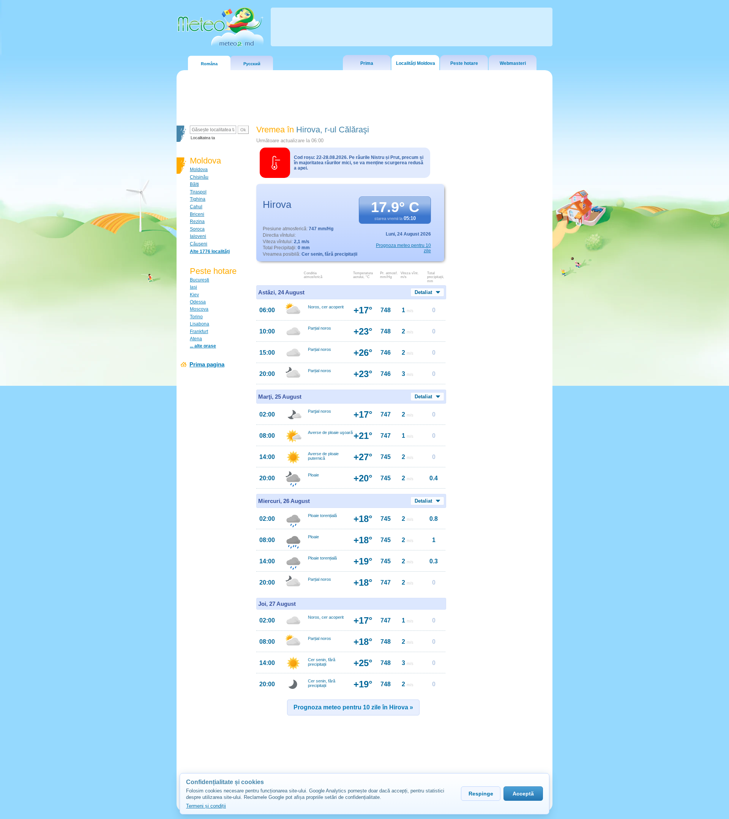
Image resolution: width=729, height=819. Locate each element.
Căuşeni (198, 244)
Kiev (194, 294)
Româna (209, 63)
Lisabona (199, 324)
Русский (251, 63)
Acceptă (523, 794)
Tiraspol (198, 192)
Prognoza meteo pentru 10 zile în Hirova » (353, 707)
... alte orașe (203, 346)
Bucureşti (199, 280)
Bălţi (194, 184)
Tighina (197, 199)
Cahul (196, 206)
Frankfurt (199, 331)
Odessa (198, 302)
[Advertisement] (500, 256)
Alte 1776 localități (210, 251)
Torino (196, 316)
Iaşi (193, 287)
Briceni (197, 214)
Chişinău (199, 177)
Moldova (199, 169)
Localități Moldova (415, 63)
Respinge (481, 794)
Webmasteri (513, 63)
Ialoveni (198, 236)
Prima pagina (206, 364)
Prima (366, 63)
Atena (196, 338)
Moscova (199, 309)
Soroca (197, 229)
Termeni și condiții (206, 806)
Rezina (197, 221)
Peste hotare (464, 63)
